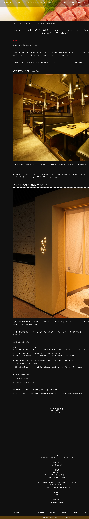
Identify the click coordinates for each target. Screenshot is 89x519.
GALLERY (41, 2)
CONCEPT (17, 2)
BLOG (58, 2)
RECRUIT (50, 2)
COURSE (26, 2)
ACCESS (65, 2)
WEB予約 (72, 4)
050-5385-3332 (25, 375)
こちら (26, 378)
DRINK (33, 2)
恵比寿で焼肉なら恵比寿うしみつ (22, 513)
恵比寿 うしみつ (7, 4)
